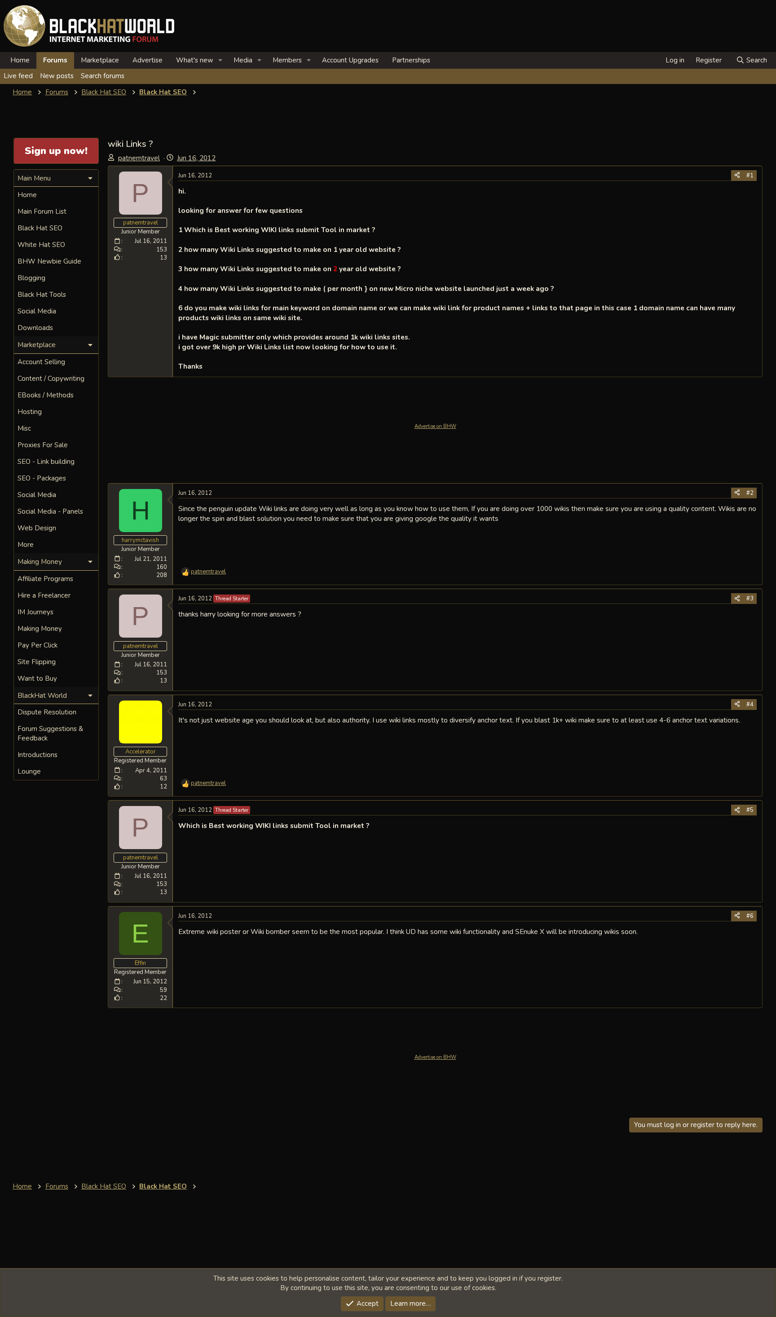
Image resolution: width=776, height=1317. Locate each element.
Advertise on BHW (435, 426)
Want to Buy (37, 678)
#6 (750, 916)
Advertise (147, 60)
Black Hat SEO (40, 228)
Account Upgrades (350, 60)
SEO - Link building (46, 461)
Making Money (40, 628)
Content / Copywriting (51, 378)
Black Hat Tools (42, 294)
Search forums (102, 75)
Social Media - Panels (50, 511)
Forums (55, 60)
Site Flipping (37, 661)
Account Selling (41, 361)
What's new (194, 60)
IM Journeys (35, 612)
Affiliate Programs (45, 578)
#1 (750, 176)
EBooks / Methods (46, 395)
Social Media (37, 311)
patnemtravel (139, 158)
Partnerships (411, 60)
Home (20, 60)
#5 (750, 810)
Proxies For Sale (43, 444)
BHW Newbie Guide (49, 261)
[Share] (737, 175)
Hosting (30, 411)
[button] (220, 60)
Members (287, 60)
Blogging (31, 277)
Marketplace (100, 60)
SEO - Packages (42, 478)
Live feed (18, 75)
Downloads (35, 327)
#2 (750, 493)
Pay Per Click (37, 645)
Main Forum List (42, 211)
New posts (57, 75)
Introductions (37, 754)
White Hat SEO (41, 244)
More (26, 544)
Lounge (29, 771)
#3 (750, 599)
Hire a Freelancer (44, 595)
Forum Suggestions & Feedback (50, 733)
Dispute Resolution (47, 712)
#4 (750, 704)
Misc (24, 428)
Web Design (37, 528)
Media (243, 60)
